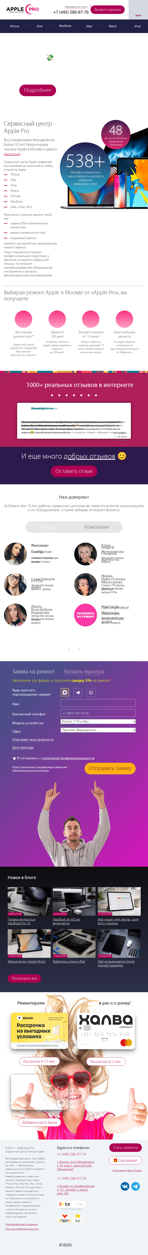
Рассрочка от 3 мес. (105, 1062)
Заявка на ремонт (33, 672)
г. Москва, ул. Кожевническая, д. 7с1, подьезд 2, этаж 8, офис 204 (76, 1190)
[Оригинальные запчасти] (124, 319)
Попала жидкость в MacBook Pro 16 (21, 921)
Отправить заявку (110, 768)
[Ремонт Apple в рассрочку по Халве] (127, 1245)
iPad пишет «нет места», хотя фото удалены (118, 921)
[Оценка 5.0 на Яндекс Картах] (71, 1205)
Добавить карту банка (39, 1123)
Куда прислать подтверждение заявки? (31, 692)
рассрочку (12, 154)
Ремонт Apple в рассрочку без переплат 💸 (39, 51)
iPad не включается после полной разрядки (116, 963)
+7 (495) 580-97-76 (71, 1154)
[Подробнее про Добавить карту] (39, 1076)
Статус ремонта (125, 1148)
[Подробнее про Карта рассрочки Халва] (106, 1015)
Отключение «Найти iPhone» (127, 1170)
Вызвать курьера (107, 10)
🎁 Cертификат (125, 1161)
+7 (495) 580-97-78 (71, 1179)
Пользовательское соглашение (21, 1224)
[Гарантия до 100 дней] (57, 319)
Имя (16, 703)
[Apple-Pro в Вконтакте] (125, 1186)
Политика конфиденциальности (22, 1229)
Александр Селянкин (44, 408)
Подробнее (37, 90)
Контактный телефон (29, 713)
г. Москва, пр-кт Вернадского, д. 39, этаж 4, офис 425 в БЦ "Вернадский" (76, 1165)
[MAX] (66, 691)
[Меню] (138, 10)
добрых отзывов (89, 456)
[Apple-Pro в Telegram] (135, 1186)
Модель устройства (28, 723)
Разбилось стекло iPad (69, 962)
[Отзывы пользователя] (25, 411)
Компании (96, 527)
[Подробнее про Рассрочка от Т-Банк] (39, 1015)
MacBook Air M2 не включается (66, 921)
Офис (16, 732)
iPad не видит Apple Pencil (26, 962)
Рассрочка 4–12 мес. (39, 1062)
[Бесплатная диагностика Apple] (23, 319)
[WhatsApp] (92, 691)
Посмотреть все (24, 979)
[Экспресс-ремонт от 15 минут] (90, 319)
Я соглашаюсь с (55, 758)
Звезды (48, 527)
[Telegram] (79, 691)
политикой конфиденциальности (68, 758)
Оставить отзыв (74, 471)
